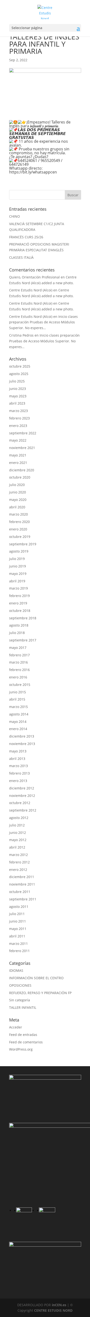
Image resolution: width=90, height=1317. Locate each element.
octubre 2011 (19, 891)
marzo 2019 (18, 588)
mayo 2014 (17, 721)
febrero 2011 (19, 950)
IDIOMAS (16, 970)
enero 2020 (18, 529)
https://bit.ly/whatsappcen (33, 172)
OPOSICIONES (20, 985)
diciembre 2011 (21, 876)
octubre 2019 (19, 536)
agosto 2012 (18, 817)
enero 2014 (18, 728)
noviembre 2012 (22, 795)
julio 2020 (17, 484)
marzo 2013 (18, 765)
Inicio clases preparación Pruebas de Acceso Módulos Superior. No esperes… (43, 322)
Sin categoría (19, 1000)
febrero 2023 (19, 418)
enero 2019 (18, 603)
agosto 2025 (18, 373)
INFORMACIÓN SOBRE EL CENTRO (36, 978)
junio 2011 (17, 921)
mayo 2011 (17, 928)
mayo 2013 (17, 751)
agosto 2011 (18, 906)
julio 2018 (17, 632)
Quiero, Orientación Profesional (34, 277)
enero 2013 (18, 780)
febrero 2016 (19, 669)
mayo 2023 (17, 396)
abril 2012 (17, 847)
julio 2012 (17, 825)
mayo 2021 (17, 455)
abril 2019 (17, 581)
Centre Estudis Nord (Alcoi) (30, 290)
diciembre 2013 (21, 736)
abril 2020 (17, 507)
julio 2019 (17, 558)
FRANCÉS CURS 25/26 (26, 237)
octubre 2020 (19, 477)
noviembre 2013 (22, 743)
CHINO (14, 216)
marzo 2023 (18, 410)
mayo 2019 (17, 573)
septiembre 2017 (22, 640)
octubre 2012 (19, 802)
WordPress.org (21, 1049)
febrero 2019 (19, 595)
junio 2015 (17, 692)
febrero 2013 (19, 773)
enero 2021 (18, 462)
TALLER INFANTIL (22, 1007)
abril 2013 (17, 758)
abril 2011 (17, 936)
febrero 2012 (19, 862)
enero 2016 (18, 677)
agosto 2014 (18, 714)
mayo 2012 (17, 839)
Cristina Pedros (21, 335)
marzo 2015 (18, 706)
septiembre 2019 (22, 544)
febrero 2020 (19, 521)
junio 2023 (17, 388)
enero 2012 (18, 869)
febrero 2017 (19, 655)
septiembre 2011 (22, 899)
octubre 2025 (19, 366)
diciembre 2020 (21, 470)
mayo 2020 (17, 499)
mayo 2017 (17, 647)
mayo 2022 (17, 440)
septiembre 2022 (22, 433)
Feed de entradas (23, 1034)
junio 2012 (17, 832)
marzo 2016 (18, 662)
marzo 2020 (18, 514)
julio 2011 (17, 913)
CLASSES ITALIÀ (21, 257)
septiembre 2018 (22, 618)
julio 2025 (17, 381)
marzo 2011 (18, 943)
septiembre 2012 (22, 810)
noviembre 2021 (22, 447)
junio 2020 (17, 492)
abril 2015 (17, 699)
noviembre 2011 (22, 884)
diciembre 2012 (21, 788)
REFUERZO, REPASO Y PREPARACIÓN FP (40, 993)
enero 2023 (18, 425)
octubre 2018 (19, 610)
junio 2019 (17, 566)
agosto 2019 (18, 551)
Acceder (15, 1027)
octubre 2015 (19, 684)
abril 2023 (17, 403)
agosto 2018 (18, 625)
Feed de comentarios (26, 1042)
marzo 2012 (18, 854)
